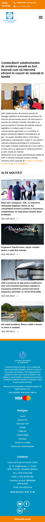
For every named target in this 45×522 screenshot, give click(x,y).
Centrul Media (22, 435)
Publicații (22, 431)
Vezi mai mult (8, 219)
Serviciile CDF (22, 424)
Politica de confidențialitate (22, 446)
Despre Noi (22, 420)
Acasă (22, 416)
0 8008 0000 (26, 3)
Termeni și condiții (22, 442)
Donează (22, 439)
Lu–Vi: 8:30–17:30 (23, 6)
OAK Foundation (20, 164)
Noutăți (23, 427)
